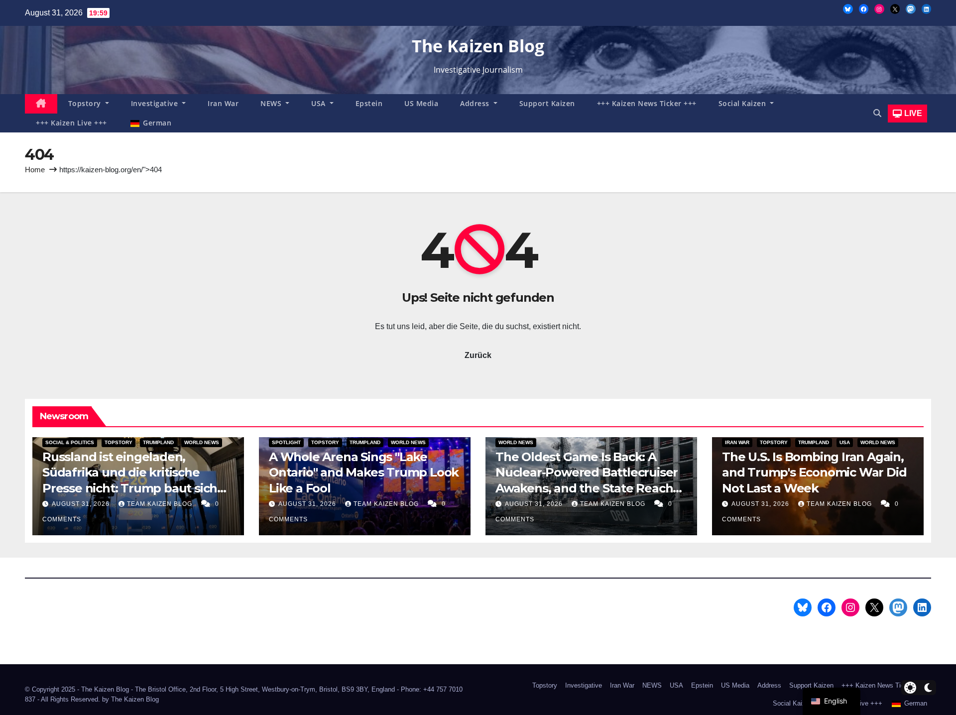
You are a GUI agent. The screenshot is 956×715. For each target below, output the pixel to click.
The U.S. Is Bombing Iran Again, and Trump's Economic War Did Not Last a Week (814, 472)
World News (201, 442)
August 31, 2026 (82, 503)
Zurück (478, 355)
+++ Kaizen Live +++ (71, 122)
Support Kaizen (547, 103)
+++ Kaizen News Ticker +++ (647, 103)
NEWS (272, 103)
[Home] (41, 104)
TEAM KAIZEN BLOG (160, 503)
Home (35, 169)
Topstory (86, 103)
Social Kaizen (743, 103)
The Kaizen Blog (478, 45)
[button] (877, 113)
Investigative (155, 103)
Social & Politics (69, 442)
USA (319, 103)
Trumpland (158, 442)
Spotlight (286, 442)
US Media (421, 103)
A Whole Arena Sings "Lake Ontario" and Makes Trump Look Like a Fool (364, 472)
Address (475, 103)
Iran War (223, 103)
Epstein (369, 103)
